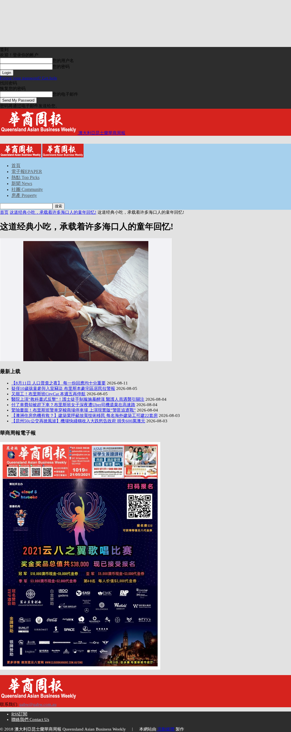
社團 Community (27, 189)
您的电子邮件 (65, 94)
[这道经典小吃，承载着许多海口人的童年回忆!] (86, 359)
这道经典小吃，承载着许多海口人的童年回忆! (53, 212)
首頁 (15, 165)
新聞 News (21, 183)
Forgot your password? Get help (28, 78)
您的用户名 (63, 60)
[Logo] (21, 156)
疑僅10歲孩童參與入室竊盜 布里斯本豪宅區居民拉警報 (63, 388)
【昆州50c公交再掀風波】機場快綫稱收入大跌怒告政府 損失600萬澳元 (78, 421)
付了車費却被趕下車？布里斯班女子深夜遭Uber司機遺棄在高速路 (73, 404)
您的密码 (61, 66)
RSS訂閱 (19, 714)
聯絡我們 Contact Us (30, 719)
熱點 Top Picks (25, 177)
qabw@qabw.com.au (38, 704)
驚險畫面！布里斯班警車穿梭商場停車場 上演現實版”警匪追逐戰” (73, 410)
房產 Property (24, 195)
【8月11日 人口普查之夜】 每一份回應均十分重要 (58, 383)
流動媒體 (166, 729)
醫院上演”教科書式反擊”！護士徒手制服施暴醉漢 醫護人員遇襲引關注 (77, 399)
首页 (4, 212)
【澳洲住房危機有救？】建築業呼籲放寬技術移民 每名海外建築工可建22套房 (84, 415)
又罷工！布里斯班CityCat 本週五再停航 (48, 394)
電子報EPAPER (26, 171)
